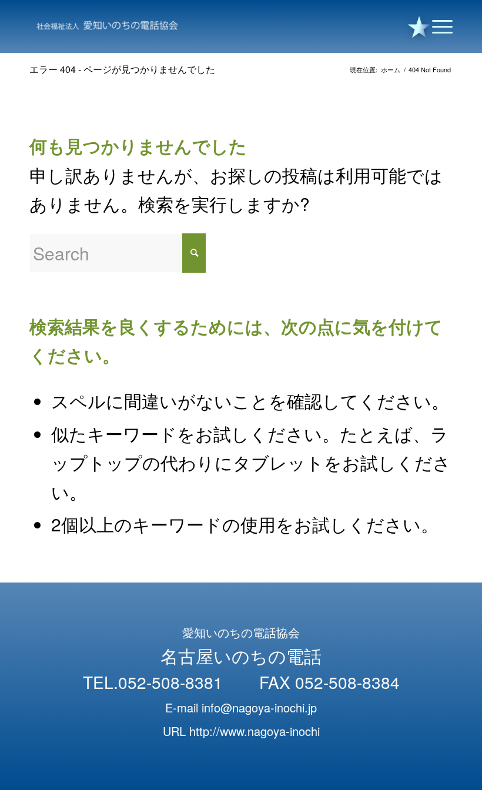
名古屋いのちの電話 (241, 655)
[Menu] (436, 26)
